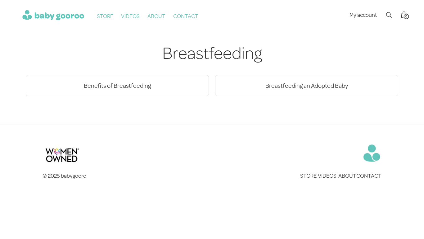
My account (363, 15)
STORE (105, 16)
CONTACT (185, 16)
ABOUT (156, 16)
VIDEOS (130, 16)
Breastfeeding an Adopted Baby (306, 85)
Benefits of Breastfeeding (117, 85)
